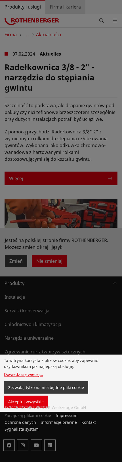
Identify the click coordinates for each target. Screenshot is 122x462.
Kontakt (88, 422)
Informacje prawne (59, 422)
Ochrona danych (20, 422)
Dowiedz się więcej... (23, 374)
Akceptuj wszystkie (26, 401)
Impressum (66, 415)
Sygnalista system (22, 429)
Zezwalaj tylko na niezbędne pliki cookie (46, 387)
